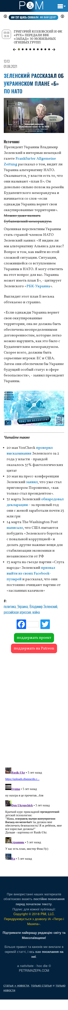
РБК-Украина (38, 286)
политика (10, 606)
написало (15, 528)
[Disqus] (34, 708)
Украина (22, 606)
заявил (32, 482)
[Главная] (31, 5)
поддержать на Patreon (34, 648)
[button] (14, 49)
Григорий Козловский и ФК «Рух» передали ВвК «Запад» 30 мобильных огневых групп (38, 37)
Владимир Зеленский (43, 606)
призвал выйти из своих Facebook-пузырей (31, 573)
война (36, 612)
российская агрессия (17, 612)
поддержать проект (34, 637)
